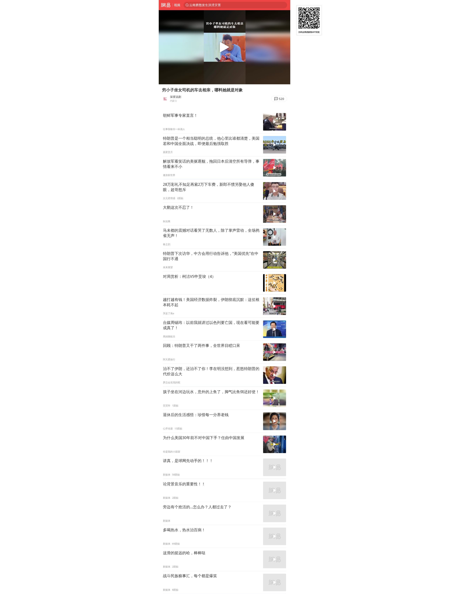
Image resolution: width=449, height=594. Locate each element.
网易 (166, 5)
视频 (177, 5)
